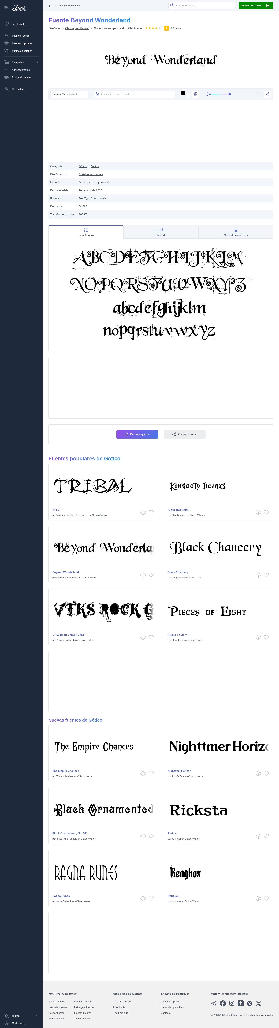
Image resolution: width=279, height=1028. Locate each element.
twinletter (176, 839)
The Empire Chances (65, 770)
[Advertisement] (161, 131)
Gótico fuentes (56, 1013)
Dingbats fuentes (83, 1001)
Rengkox (173, 895)
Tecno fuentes (82, 1018)
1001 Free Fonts (122, 1001)
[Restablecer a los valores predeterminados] (258, 94)
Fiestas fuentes (82, 1013)
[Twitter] (258, 1005)
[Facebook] (223, 1005)
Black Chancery (178, 572)
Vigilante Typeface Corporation (72, 515)
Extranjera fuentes (84, 1007)
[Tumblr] (241, 1005)
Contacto (166, 1013)
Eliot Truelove (179, 515)
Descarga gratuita (140, 434)
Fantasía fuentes (57, 1007)
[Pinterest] (250, 1005)
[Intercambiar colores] (195, 94)
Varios (95, 166)
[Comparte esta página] (267, 94)
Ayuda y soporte (170, 1001)
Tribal (56, 509)
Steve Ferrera (179, 640)
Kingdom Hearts (178, 509)
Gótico (83, 166)
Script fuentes (56, 1018)
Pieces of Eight (177, 634)
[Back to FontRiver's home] (17, 8)
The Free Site (120, 1013)
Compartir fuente (187, 434)
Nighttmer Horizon (179, 770)
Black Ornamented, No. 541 (69, 833)
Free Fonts (119, 1007)
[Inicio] (50, 5)
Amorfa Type (178, 776)
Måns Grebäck (63, 901)
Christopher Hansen (77, 28)
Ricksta (172, 833)
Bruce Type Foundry (66, 839)
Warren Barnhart (64, 776)
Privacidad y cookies (172, 1007)
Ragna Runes (61, 895)
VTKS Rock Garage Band (68, 634)
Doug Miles (178, 577)
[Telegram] (214, 1005)
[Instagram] (232, 1005)
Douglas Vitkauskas (66, 640)
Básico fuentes (56, 1001)
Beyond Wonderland (65, 572)
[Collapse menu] (6, 8)
